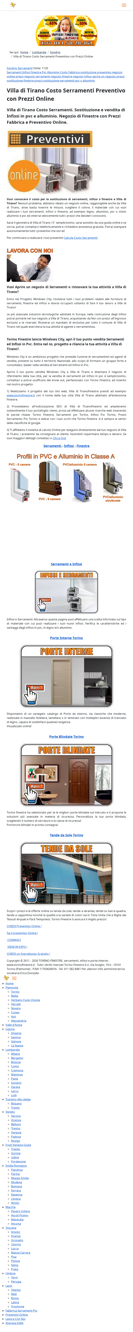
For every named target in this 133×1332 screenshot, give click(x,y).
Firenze (16, 1236)
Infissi (26, 72)
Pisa (13, 1257)
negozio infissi (82, 76)
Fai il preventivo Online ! (22, 933)
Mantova (17, 1074)
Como (15, 1066)
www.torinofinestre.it (21, 395)
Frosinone (17, 1306)
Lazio (9, 1286)
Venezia (16, 1132)
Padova (16, 1137)
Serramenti (14, 72)
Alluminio (53, 72)
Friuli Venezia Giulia (18, 1145)
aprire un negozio (104, 76)
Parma (15, 1174)
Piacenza (17, 1170)
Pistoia (15, 1261)
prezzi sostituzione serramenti (54, 80)
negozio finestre (62, 76)
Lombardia (13, 1050)
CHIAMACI (14, 940)
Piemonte (12, 987)
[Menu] (124, 5)
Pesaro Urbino (20, 1211)
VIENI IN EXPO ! (17, 947)
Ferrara (16, 1190)
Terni (14, 1277)
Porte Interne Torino (66, 638)
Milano (15, 1054)
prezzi (20, 76)
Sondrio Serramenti (20, 68)
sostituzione (88, 72)
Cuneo (15, 1012)
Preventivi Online (17, 1315)
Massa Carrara (20, 1253)
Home (10, 983)
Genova (16, 1041)
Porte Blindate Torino (66, 736)
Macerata (17, 1219)
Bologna (16, 1186)
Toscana (11, 1228)
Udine (15, 1157)
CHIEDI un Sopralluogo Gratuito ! (28, 954)
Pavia (14, 1079)
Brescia (16, 1062)
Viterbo (16, 1290)
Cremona (17, 1070)
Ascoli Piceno (19, 1215)
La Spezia (17, 1045)
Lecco (15, 1091)
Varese (15, 1087)
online (11, 76)
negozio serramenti (37, 76)
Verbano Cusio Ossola (25, 1000)
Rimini (15, 1203)
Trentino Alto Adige (18, 1099)
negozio (117, 72)
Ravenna (16, 1195)
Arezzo (15, 1232)
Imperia (16, 1033)
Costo (64, 72)
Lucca (15, 1248)
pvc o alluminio (85, 80)
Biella (14, 996)
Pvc (44, 72)
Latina (15, 1302)
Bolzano (16, 1103)
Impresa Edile (14, 1323)
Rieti (14, 1294)
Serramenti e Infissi (66, 564)
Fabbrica (74, 72)
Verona (16, 1116)
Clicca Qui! (59, 438)
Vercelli (16, 1004)
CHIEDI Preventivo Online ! (24, 926)
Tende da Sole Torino (66, 835)
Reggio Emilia (20, 1178)
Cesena (16, 1199)
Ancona (16, 1224)
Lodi (14, 1095)
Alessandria (18, 1021)
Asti (13, 1016)
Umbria (10, 1273)
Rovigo (15, 1141)
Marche (11, 1207)
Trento (15, 1108)
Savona (16, 1037)
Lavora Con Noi (15, 1319)
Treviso (15, 1128)
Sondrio (16, 1083)
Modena (16, 1182)
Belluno (16, 1124)
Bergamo (17, 1058)
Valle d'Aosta (14, 1025)
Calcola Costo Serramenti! (81, 238)
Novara (16, 1008)
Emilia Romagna (16, 1166)
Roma (15, 1298)
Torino (15, 992)
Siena (14, 1265)
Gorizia (15, 1153)
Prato (14, 1269)
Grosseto (17, 1240)
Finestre (36, 72)
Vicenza (16, 1120)
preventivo (104, 72)
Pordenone (18, 1161)
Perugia (16, 1282)
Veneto (10, 1112)
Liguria (10, 1029)
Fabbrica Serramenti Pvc (21, 1311)
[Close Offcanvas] (14, 978)
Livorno (16, 1244)
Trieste (15, 1149)
